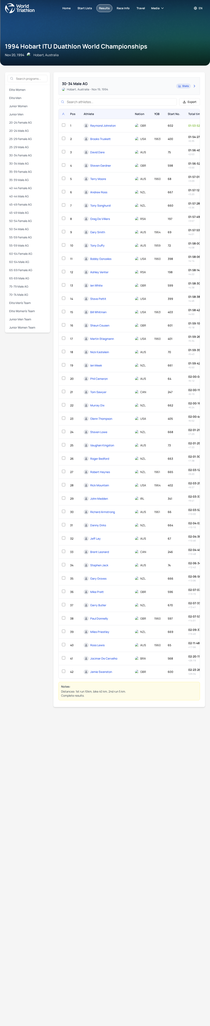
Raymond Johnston (103, 125)
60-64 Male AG (19, 262)
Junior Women (18, 106)
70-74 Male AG (18, 295)
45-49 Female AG (20, 204)
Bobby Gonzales (100, 259)
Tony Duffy (97, 245)
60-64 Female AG (20, 254)
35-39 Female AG (20, 172)
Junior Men (16, 114)
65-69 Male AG (19, 278)
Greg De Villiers (100, 219)
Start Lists (85, 8)
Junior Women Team (22, 327)
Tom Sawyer (98, 392)
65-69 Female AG (20, 270)
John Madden (99, 498)
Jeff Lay (95, 538)
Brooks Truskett (100, 139)
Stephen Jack (99, 565)
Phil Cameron (99, 379)
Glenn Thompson (101, 419)
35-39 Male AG (19, 180)
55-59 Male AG (19, 245)
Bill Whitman (98, 312)
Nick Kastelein (99, 352)
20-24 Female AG (20, 122)
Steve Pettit (98, 299)
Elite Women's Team (22, 311)
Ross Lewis (97, 645)
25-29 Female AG (20, 139)
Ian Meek (96, 365)
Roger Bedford (99, 459)
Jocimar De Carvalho (103, 658)
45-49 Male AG (19, 213)
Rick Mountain (99, 485)
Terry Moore (98, 179)
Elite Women (17, 90)
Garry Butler (98, 605)
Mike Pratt (97, 592)
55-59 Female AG (20, 237)
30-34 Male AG (19, 163)
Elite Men (15, 98)
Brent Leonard (99, 552)
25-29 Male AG (19, 147)
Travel (141, 8)
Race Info (123, 8)
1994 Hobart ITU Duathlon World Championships (76, 46)
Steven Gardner (100, 165)
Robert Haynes (100, 472)
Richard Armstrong (102, 512)
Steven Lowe (98, 432)
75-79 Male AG (18, 286)
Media (155, 8)
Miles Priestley (99, 632)
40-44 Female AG (20, 188)
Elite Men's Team (20, 303)
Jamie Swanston (101, 672)
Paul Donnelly (99, 618)
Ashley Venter (99, 272)
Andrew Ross (98, 192)
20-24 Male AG (19, 131)
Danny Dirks (98, 525)
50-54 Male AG (19, 229)
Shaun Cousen (99, 325)
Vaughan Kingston (102, 445)
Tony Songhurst (100, 205)
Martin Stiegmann (102, 339)
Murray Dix (97, 405)
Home (66, 8)
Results (104, 8)
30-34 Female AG (20, 155)
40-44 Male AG (19, 196)
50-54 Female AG (20, 221)
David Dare (97, 152)
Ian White (96, 285)
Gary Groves (98, 578)
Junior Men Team (20, 319)
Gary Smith (97, 232)
